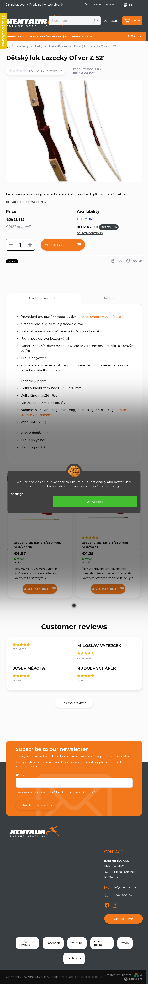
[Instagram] (115, 904)
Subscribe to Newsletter (36, 805)
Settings (17, 493)
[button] (74, 605)
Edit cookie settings (88, 977)
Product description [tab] (43, 298)
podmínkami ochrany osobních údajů (70, 792)
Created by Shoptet (118, 975)
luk (38, 194)
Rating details (54, 70)
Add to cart (54, 245)
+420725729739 (123, 895)
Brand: (84, 72)
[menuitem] (16, 36)
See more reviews (74, 703)
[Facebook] (107, 904)
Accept (97, 501)
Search (95, 20)
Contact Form (123, 918)
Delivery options (90, 233)
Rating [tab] (109, 298)
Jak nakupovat (15, 4)
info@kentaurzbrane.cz (127, 887)
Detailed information (24, 202)
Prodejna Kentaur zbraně (46, 4)
